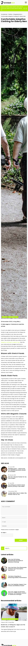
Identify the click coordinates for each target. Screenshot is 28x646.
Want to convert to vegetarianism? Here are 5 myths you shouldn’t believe (12, 7)
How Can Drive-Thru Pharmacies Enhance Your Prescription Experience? (17, 569)
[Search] (2, 548)
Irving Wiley (16, 321)
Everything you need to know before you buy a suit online (16, 485)
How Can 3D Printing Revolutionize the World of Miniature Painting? (15, 561)
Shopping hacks (13, 317)
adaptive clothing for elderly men (10, 342)
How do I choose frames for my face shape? (17, 477)
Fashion (5, 317)
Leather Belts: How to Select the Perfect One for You (17, 493)
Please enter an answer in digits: (10, 529)
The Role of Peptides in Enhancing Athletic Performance (17, 577)
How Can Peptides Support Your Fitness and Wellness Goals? (17, 585)
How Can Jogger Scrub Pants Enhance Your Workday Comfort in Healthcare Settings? (17, 593)
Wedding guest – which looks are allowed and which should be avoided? (16, 470)
